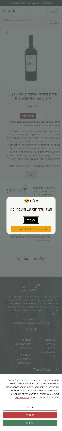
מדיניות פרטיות (22, 397)
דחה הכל (30, 414)
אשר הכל (30, 422)
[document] (31, 215)
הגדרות (30, 407)
